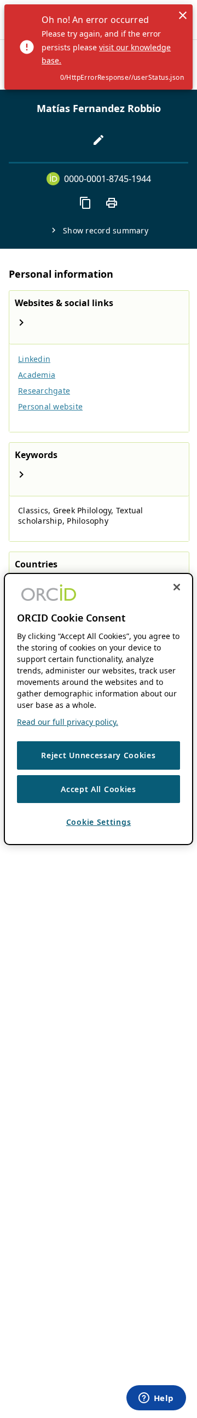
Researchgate (44, 390)
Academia (36, 375)
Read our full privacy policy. (67, 722)
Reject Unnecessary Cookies (98, 755)
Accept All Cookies (98, 789)
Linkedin (34, 359)
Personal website (50, 406)
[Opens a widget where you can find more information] (156, 1399)
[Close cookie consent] (177, 587)
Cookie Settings (98, 822)
